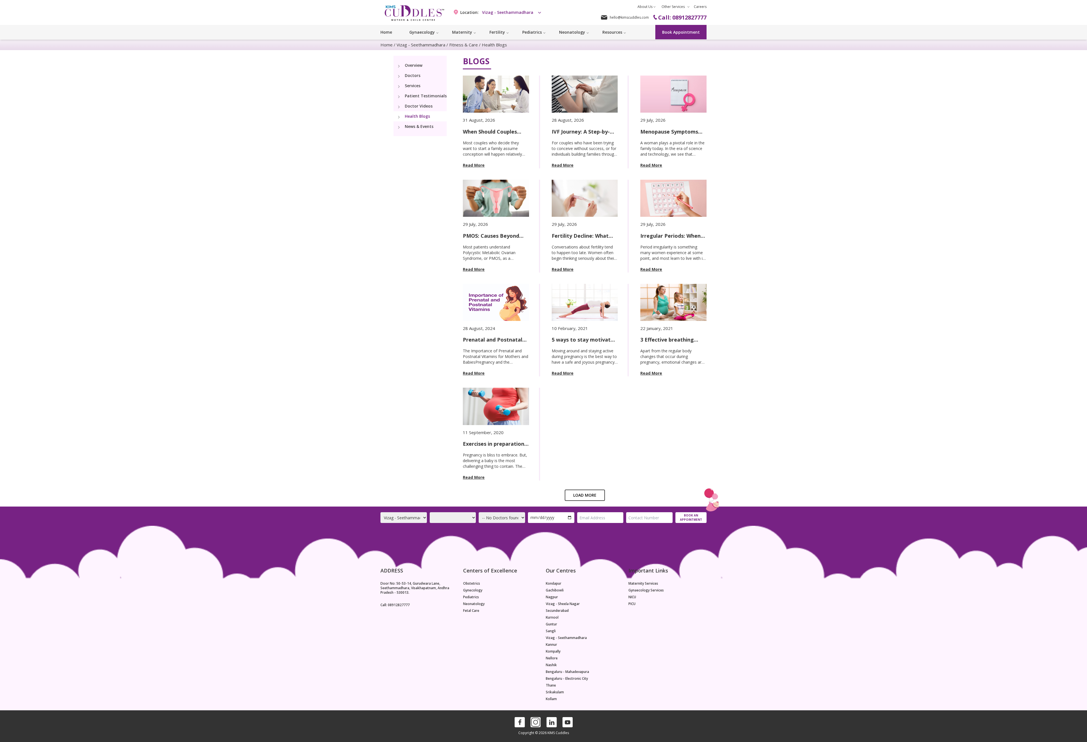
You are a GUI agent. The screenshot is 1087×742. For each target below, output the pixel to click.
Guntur (551, 624)
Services (412, 85)
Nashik (551, 665)
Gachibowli (555, 590)
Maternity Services (643, 583)
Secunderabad (557, 610)
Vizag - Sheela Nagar (563, 604)
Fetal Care (471, 610)
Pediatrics (471, 597)
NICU (632, 597)
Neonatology (474, 604)
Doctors (412, 75)
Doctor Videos (419, 106)
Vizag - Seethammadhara (421, 45)
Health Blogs (494, 45)
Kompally (553, 651)
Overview (413, 65)
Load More (584, 495)
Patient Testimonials (426, 95)
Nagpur (552, 597)
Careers (700, 6)
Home (386, 32)
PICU (631, 604)
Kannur (551, 644)
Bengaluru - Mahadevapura (567, 672)
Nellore (552, 658)
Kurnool (552, 617)
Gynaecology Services (646, 590)
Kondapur (553, 583)
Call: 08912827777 (395, 604)
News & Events (419, 126)
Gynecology (472, 590)
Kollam (551, 699)
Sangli (551, 631)
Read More (474, 165)
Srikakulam (555, 692)
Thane (551, 685)
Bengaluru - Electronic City (567, 678)
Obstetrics (471, 583)
